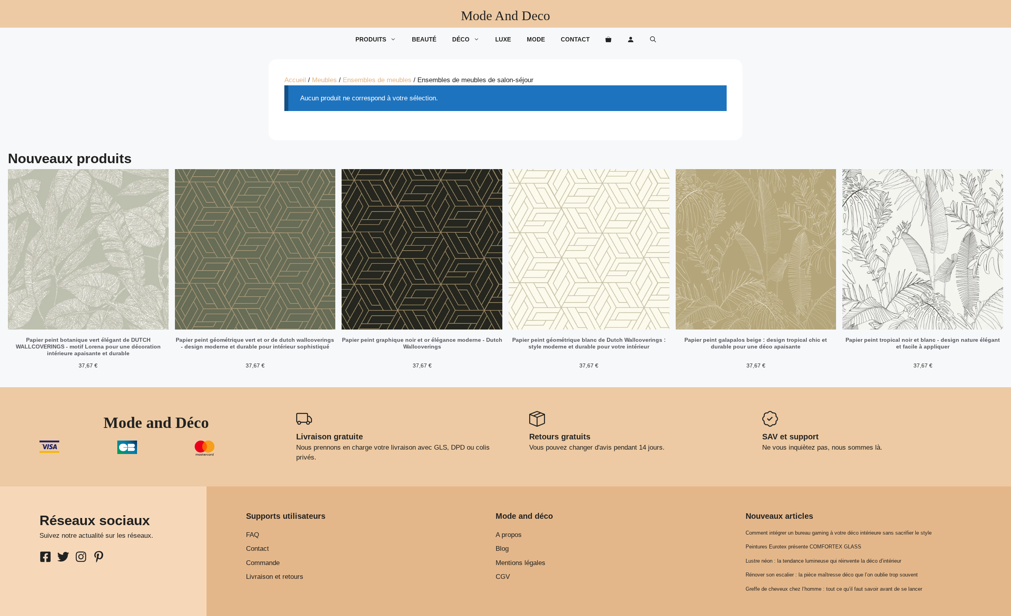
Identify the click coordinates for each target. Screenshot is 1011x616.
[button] (653, 39)
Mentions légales (520, 563)
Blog (502, 548)
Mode (536, 39)
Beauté (424, 39)
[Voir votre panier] (608, 39)
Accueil (295, 80)
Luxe (503, 39)
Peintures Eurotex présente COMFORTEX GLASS (803, 547)
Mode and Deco (505, 15)
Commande (263, 563)
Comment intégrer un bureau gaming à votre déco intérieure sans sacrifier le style (839, 533)
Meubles (324, 80)
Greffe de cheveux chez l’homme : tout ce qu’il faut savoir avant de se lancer (834, 589)
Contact (575, 39)
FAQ (252, 535)
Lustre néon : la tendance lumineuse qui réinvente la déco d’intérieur (823, 561)
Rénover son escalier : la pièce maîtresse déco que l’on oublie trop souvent (832, 575)
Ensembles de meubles (377, 80)
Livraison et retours (274, 576)
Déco (461, 39)
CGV (503, 576)
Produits (370, 39)
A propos (509, 535)
